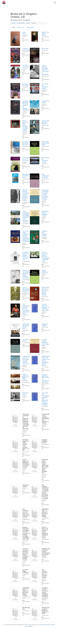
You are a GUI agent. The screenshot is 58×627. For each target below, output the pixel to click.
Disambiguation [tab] (30, 27)
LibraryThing (44, 624)
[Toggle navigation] (55, 2)
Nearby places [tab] (20, 27)
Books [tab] (13, 27)
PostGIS (31, 626)
